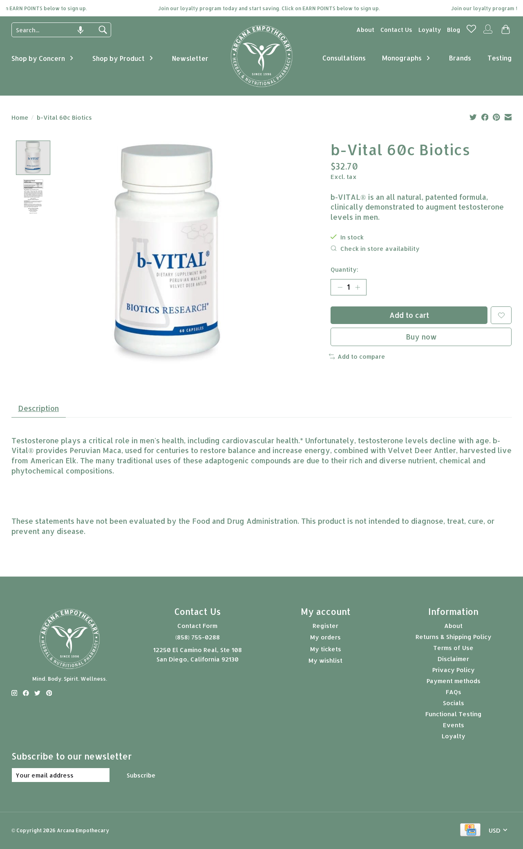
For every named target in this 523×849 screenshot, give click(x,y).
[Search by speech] (80, 30)
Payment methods (454, 681)
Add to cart (409, 315)
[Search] (102, 30)
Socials (453, 703)
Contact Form (197, 626)
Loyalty (429, 30)
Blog (453, 30)
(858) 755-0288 (197, 637)
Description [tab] (38, 408)
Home (20, 117)
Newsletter (190, 58)
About (365, 30)
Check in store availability (380, 248)
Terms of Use (453, 648)
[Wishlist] (471, 31)
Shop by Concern (38, 58)
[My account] (488, 32)
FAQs (453, 692)
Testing (499, 58)
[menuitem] (365, 30)
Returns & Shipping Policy (454, 637)
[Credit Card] (470, 830)
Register (325, 626)
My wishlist (325, 660)
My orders (325, 637)
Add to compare (361, 356)
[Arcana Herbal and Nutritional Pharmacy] (261, 87)
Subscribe (141, 775)
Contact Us (396, 30)
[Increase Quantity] (357, 287)
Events (453, 725)
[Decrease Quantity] (340, 287)
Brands (460, 58)
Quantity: (344, 269)
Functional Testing (453, 714)
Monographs (402, 58)
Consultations (344, 58)
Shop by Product (118, 58)
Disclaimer (453, 659)
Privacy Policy (453, 670)
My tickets (325, 649)
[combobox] (55, 30)
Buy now (421, 336)
